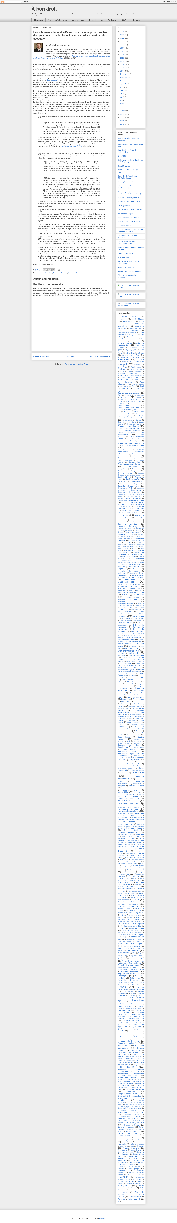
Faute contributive (135, 714)
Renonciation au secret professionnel (131, 1074)
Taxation (121, 1169)
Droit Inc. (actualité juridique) (129, 198)
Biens (120, 395)
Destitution (133, 573)
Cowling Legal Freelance (127, 182)
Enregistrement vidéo (127, 667)
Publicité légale (137, 1022)
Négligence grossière (125, 888)
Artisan (122, 371)
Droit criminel (138, 616)
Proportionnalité (124, 1010)
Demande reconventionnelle (131, 559)
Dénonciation (134, 567)
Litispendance (130, 862)
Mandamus (130, 870)
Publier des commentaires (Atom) (76, 364)
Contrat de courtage (136, 504)
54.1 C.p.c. (138, 319)
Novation (134, 897)
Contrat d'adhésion (136, 500)
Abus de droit (128, 321)
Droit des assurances (126, 639)
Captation (121, 404)
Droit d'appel (126, 618)
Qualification (121, 1025)
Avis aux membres (138, 384)
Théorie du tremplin (134, 1175)
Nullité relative (136, 902)
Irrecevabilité (129, 822)
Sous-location (122, 1150)
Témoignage (134, 1169)
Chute (134, 422)
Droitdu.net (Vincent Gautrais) (129, 202)
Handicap (137, 743)
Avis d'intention (124, 386)
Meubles (134, 878)
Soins (132, 1146)
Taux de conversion (134, 1166)
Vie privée (121, 1199)
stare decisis (136, 1150)
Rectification (136, 1050)
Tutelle (128, 1179)
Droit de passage (129, 635)
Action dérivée (136, 341)
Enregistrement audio (133, 665)
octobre (123, 80)
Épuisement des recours (126, 674)
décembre (124, 74)
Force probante (133, 723)
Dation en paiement (126, 536)
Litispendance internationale (127, 864)
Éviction (120, 684)
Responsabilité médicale (127, 1110)
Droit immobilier (131, 648)
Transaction (123, 1177)
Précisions (137, 967)
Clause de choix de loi (134, 439)
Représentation (138, 1081)
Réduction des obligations (133, 1056)
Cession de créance (124, 410)
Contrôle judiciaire (135, 522)
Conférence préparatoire (134, 475)
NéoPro (125, 20)
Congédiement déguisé (131, 484)
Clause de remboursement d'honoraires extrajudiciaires (131, 452)
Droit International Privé (128, 651)
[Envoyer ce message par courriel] (44, 269)
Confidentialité (123, 477)
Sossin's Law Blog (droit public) (129, 271)
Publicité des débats (124, 1022)
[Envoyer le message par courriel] (58, 270)
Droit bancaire (124, 611)
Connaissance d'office (125, 488)
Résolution (131, 1092)
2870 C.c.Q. (122, 317)
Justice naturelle (127, 836)
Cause (136, 403)
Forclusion (121, 724)
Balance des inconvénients (128, 393)
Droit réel (127, 657)
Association (138, 371)
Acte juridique (133, 335)
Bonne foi (125, 397)
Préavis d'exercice (123, 967)
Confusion (121, 481)
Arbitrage (122, 369)
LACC (138, 836)
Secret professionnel (128, 1133)
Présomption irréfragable (128, 980)
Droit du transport (124, 644)
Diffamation (130, 579)
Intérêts (136, 796)
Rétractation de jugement (128, 1118)
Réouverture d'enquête (125, 1079)
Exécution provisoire (136, 697)
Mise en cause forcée (133, 880)
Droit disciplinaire (134, 641)
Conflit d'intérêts (132, 479)
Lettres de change (134, 842)
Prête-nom (136, 984)
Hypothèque (129, 749)
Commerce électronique (125, 460)
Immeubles (137, 755)
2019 (122, 55)
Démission (121, 567)
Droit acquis (127, 607)
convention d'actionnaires (128, 526)
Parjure (125, 937)
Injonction (138, 772)
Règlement (137, 1065)
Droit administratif (46, 273)
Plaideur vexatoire (123, 955)
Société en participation (137, 1144)
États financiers (133, 682)
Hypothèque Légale (127, 751)
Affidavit (141, 353)
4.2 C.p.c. (136, 317)
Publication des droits (131, 1021)
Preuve (122, 986)
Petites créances (124, 953)
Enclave (141, 661)
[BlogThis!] (47, 269)
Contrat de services (130, 510)
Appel (123, 364)
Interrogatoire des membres (128, 807)
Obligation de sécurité (124, 912)
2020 (122, 51)
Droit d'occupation (125, 620)
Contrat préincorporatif (127, 512)
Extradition (137, 704)
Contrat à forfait (122, 500)
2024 (122, 38)
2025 (122, 35)
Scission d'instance (132, 1131)
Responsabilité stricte (124, 1116)
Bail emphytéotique (135, 391)
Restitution (137, 1116)
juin (121, 94)
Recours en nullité (124, 1045)
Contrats (123, 515)
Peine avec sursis (124, 941)
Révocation (126, 1125)
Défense (127, 542)
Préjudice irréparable (130, 971)
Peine (139, 939)
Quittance (138, 1033)
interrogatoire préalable (128, 811)
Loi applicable (126, 866)
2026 (122, 32)
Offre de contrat (135, 915)
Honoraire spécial (138, 747)
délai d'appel (128, 550)
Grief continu (137, 741)
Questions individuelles (125, 1033)
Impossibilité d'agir (125, 762)
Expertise (125, 701)
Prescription (123, 976)
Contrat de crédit (126, 506)
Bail (133, 386)
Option (138, 917)
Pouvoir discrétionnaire (128, 965)
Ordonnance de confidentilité (129, 919)
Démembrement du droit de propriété (131, 562)
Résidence (140, 1083)
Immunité (130, 758)
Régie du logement (125, 1058)
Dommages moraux (127, 601)
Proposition (140, 1010)
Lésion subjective (132, 840)
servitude (137, 1138)
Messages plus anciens (100, 356)
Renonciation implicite (127, 1077)
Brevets (120, 399)
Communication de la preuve (131, 464)
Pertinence (133, 950)
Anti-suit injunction (126, 361)
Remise (137, 1071)
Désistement (122, 573)
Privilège (132, 996)
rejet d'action (126, 1067)
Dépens (121, 569)
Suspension (122, 1160)
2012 (122, 117)
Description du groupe (128, 571)
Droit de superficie (134, 637)
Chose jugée (122, 422)
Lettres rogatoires (124, 844)
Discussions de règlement (128, 586)
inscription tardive (130, 790)
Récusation (122, 1054)
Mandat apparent (128, 872)
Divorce (131, 590)
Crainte (120, 532)
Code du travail (52, 80)
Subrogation (125, 1154)
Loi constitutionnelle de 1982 (72, 146)
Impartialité (135, 760)
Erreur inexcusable (136, 678)
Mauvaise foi (134, 876)
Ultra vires (121, 1181)
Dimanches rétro (96, 20)
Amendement (123, 359)
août (122, 87)
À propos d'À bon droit (57, 20)
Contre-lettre (136, 520)
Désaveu (136, 569)
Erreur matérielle (128, 680)
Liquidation (124, 860)
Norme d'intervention (126, 893)
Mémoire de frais (123, 878)
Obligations (139, 912)
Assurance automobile (127, 373)
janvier (122, 110)
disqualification (134, 588)
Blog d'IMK (122, 156)
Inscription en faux (136, 786)
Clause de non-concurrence (131, 443)
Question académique (125, 1029)
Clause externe (136, 454)
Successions (133, 1156)
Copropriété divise (126, 530)
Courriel (138, 530)
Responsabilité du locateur (130, 1106)
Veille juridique (78, 20)
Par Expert (112, 20)
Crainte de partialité (133, 532)
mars (122, 103)
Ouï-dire (121, 928)
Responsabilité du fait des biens (134, 1104)
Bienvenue (38, 20)
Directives (121, 584)
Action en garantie (125, 343)
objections (133, 904)
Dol (142, 592)
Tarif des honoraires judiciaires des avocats (131, 1163)
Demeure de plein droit (130, 564)
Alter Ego (135, 355)
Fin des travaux (132, 720)
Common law (134, 462)
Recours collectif (127, 1043)
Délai (133, 548)
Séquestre (138, 1135)
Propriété (126, 1012)
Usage (139, 1181)
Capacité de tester (133, 401)
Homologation (123, 747)
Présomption (135, 978)
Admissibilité (130, 353)
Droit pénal (121, 655)
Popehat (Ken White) (126, 253)
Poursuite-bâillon (137, 959)
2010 (122, 124)
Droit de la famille (137, 631)
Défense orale (128, 546)
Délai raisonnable (128, 556)
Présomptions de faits (126, 982)
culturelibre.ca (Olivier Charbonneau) (126, 187)
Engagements (126, 663)
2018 (122, 58)
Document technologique (127, 592)
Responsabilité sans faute (131, 1114)
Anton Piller (139, 362)
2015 (122, 68)
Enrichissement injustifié (126, 670)
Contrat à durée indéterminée (129, 498)
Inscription (121, 786)
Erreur (133, 676)
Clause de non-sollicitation (133, 445)
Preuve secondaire (128, 991)
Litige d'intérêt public (137, 859)
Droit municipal (134, 653)
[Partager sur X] (49, 269)
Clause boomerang (134, 424)
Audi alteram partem (131, 377)
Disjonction (121, 588)
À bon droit (44, 9)
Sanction (131, 1129)
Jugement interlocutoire (128, 832)
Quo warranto (123, 1035)
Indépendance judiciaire (125, 768)
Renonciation (123, 1073)
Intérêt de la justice (126, 794)
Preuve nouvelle (137, 989)
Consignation (121, 494)
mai (121, 97)
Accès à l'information (128, 330)
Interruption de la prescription (131, 814)
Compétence (122, 469)
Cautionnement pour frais (128, 408)
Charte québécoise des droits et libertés (131, 417)
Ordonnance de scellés (132, 926)
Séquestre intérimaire (124, 1138)
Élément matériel (131, 661)
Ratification (137, 1037)
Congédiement (137, 481)
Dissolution (121, 590)
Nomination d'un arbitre (135, 891)
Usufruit (120, 1183)
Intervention (122, 818)
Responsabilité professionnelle (131, 1112)
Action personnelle (131, 349)
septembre (124, 84)
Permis (138, 941)
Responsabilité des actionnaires (129, 1096)
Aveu (137, 380)
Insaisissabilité (137, 783)
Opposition (130, 917)
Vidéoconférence (135, 1197)
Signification (139, 1140)
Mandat (141, 870)
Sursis (135, 1158)
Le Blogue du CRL (125, 225)
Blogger (102, 1218)
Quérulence (137, 1027)
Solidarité (140, 1146)
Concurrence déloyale (127, 471)
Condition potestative (125, 473)
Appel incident (136, 367)
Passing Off (130, 939)
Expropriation (140, 701)
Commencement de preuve (129, 458)
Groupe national (123, 743)
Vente (133, 1188)
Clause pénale (123, 456)
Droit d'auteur (139, 618)
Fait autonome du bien (135, 706)
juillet (122, 90)
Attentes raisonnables (137, 375)
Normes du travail (137, 895)
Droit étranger (133, 646)
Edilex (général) (124, 206)
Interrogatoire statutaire (125, 813)
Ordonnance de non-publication (129, 921)
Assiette (129, 371)
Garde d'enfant (124, 737)
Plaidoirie (133, 955)
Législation (121, 838)
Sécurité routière (124, 1136)
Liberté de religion (130, 853)
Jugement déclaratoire (135, 828)
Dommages (138, 594)
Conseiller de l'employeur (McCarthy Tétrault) (127, 177)
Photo (134, 953)
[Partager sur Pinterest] (53, 269)
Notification (124, 897)
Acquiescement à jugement (127, 332)
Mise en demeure (125, 882)
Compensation (132, 467)
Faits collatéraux (123, 708)
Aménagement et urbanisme (129, 357)
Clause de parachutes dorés (131, 447)
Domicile (125, 595)
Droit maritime (122, 653)
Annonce (140, 359)
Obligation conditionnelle (128, 906)
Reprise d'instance (126, 1083)
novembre (124, 77)
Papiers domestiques (124, 934)
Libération (132, 849)
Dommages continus (132, 597)
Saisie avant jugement (126, 1127)
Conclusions (136, 469)
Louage (120, 870)
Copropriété (140, 528)
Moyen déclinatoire (127, 886)
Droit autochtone (136, 609)
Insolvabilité (123, 792)
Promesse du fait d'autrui (133, 1008)
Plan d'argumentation (135, 957)
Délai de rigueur (137, 554)
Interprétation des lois (128, 803)
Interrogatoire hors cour (128, 809)
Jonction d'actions (125, 824)
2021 (122, 48)
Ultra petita (137, 1179)
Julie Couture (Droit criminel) (128, 217)
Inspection (137, 792)
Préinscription (122, 969)
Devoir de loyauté (136, 577)
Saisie (136, 1125)
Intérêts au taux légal (128, 798)
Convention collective (127, 524)
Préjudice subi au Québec (128, 974)
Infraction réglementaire (137, 770)
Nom (123, 891)
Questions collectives (135, 1031)
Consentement (136, 490)
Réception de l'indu (123, 1039)
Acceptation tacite (135, 328)
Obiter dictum (122, 904)
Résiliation (125, 1085)
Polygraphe (121, 959)
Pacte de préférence (130, 930)
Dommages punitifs (125, 603)
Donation (141, 603)
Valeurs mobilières (133, 1183)
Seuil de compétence (124, 1140)
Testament (122, 1171)
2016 (122, 64)
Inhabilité (124, 773)
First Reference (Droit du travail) (130, 210)
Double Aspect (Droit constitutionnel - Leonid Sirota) (129, 193)
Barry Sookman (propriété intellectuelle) (127, 151)
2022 (122, 45)
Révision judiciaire (74, 273)
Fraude (128, 731)
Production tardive (125, 1006)
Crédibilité (121, 534)
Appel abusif (138, 364)
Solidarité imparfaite (130, 1148)
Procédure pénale (136, 1004)
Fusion (138, 731)
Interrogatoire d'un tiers (128, 805)
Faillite (121, 706)
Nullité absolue (123, 902)
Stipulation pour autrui (125, 1152)
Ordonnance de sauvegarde (131, 923)
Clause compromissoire (128, 426)
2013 (122, 114)
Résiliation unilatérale (135, 1089)
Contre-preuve (122, 522)
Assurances (122, 375)
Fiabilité (122, 718)
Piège (140, 953)
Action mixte (133, 347)
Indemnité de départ (128, 766)
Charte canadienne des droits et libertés (131, 413)
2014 (122, 71)
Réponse (127, 1081)
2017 (122, 61)
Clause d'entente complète (129, 430)
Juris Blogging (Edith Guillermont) (130, 221)
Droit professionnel (136, 655)
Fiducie (131, 718)
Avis (128, 384)
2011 (122, 121)
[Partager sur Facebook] (51, 269)
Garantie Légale (133, 735)
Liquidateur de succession (134, 858)
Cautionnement (123, 406)
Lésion (132, 838)
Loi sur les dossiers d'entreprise (130, 868)
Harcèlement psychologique (128, 745)
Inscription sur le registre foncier (132, 788)
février (122, 107)
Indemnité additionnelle (131, 764)
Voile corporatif (134, 1199)
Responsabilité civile (127, 1094)
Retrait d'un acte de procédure (127, 1120)
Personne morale (125, 948)
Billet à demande (139, 395)
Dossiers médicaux (126, 605)
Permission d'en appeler (131, 943)
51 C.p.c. (122, 319)
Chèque (138, 420)
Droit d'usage (137, 620)
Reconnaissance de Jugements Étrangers (131, 1040)
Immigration (121, 758)
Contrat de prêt (137, 508)
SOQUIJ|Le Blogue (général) (129, 267)
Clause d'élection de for (128, 428)
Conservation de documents (129, 492)
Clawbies (136, 20)
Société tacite (124, 1146)
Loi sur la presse (138, 866)
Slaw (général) (123, 257)
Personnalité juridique (132, 946)
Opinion (120, 917)
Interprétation (124, 800)
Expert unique (138, 699)
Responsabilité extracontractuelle (129, 1108)
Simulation (126, 1142)
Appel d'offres (123, 367)
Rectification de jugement (128, 1052)
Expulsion (124, 704)
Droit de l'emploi (125, 623)
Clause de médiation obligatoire (129, 441)
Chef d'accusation (127, 420)
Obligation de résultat (133, 910)
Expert (124, 699)
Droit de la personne (127, 633)
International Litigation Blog (128, 214)
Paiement (120, 932)
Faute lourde (139, 716)
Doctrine (138, 590)
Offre (124, 915)
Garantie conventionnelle (125, 733)
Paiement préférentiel (134, 932)
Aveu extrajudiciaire (125, 382)
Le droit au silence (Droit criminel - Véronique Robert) (130, 230)
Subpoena (140, 1152)
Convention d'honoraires (125, 528)
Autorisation (123, 379)
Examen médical (129, 684)
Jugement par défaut (125, 834)
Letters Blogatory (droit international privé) (126, 242)
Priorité (133, 993)
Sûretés (121, 1158)
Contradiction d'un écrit (134, 496)
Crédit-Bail (133, 534)
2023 (122, 41)
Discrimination (135, 584)
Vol (118, 1201)
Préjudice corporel (137, 969)
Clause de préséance (125, 450)
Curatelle (141, 534)
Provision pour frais (136, 1018)
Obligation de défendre (124, 908)
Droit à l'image (139, 605)
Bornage (138, 397)
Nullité (136, 899)
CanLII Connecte (124, 166)
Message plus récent (42, 356)
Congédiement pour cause (128, 486)
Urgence (129, 1181)
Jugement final (131, 830)
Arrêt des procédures (137, 369)
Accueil (70, 356)
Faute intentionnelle (124, 716)
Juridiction (140, 834)
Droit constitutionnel (60, 273)
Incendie (141, 762)
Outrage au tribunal (136, 928)
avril (121, 100)
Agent (124, 355)
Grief (128, 741)
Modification (137, 884)
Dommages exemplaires (128, 599)
